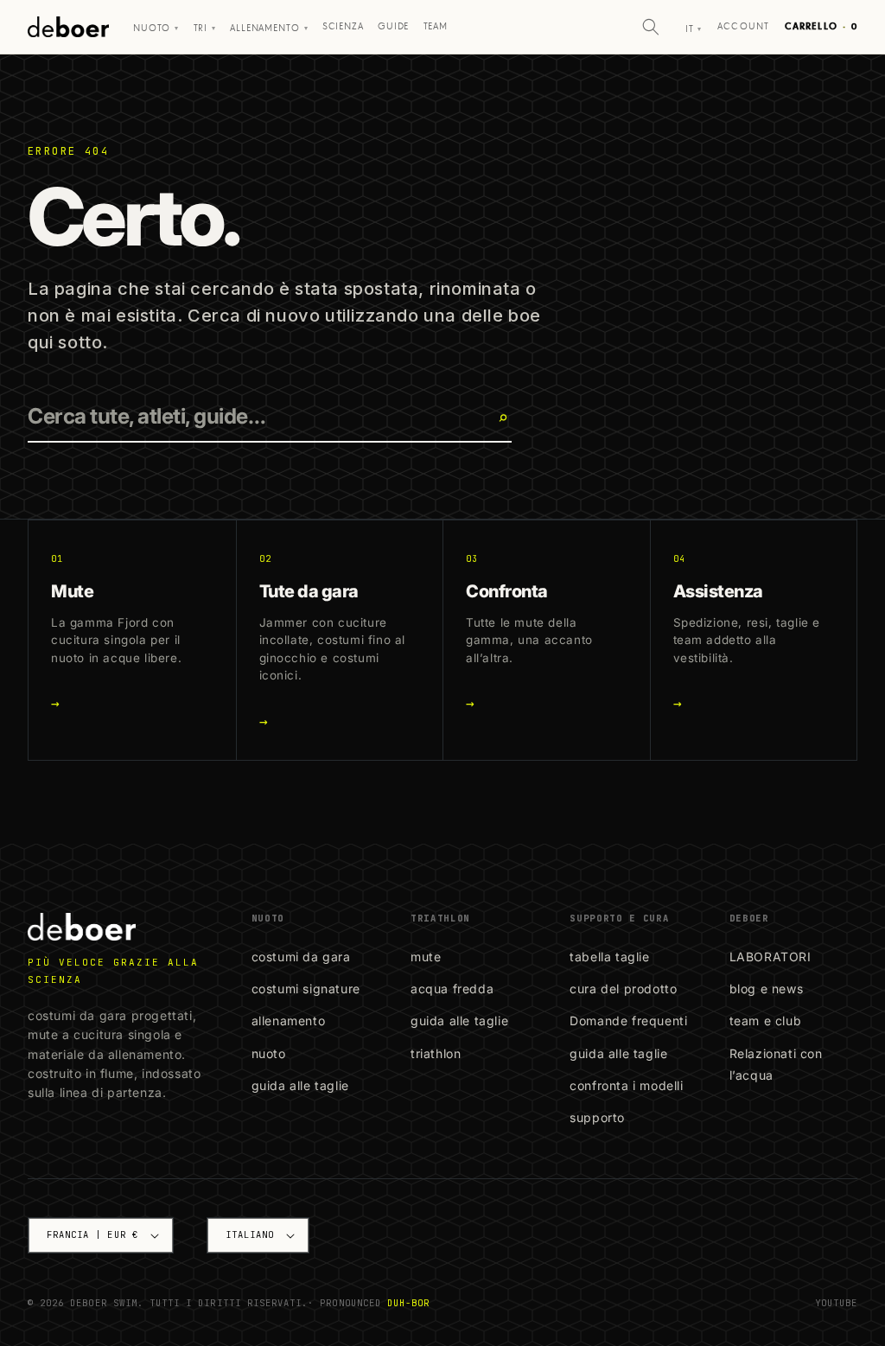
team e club (765, 1020)
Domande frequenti (628, 1020)
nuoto (268, 1053)
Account (743, 26)
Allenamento (269, 28)
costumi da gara (301, 956)
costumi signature (305, 988)
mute (426, 956)
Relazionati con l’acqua (776, 1064)
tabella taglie (609, 956)
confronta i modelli (626, 1085)
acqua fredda (452, 988)
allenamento (288, 1020)
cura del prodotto (623, 988)
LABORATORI (770, 956)
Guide (393, 26)
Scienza (343, 26)
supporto (597, 1117)
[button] (651, 27)
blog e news (766, 988)
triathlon (436, 1053)
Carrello (821, 26)
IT (694, 29)
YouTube (836, 1303)
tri (205, 28)
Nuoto (156, 28)
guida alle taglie (300, 1085)
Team (435, 26)
